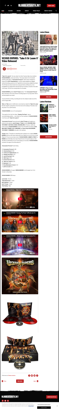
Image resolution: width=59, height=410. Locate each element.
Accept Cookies (44, 407)
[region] (29, 406)
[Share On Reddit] (34, 376)
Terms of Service (48, 10)
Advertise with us (51, 397)
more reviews (48, 137)
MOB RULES (51, 105)
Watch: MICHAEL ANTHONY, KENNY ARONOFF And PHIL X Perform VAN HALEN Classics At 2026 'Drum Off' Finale (48, 69)
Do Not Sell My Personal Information (44, 404)
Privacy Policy (36, 10)
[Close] (57, 406)
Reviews (19, 10)
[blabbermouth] (29, 6)
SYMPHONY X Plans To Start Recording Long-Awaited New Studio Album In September (48, 89)
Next (35, 381)
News (3, 10)
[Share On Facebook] (29, 376)
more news (48, 97)
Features (10, 10)
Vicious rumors (11, 375)
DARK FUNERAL (52, 115)
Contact (27, 10)
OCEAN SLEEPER (52, 125)
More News (20, 381)
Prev (5, 381)
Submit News (51, 5)
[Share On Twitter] (32, 376)
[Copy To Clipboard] (37, 376)
